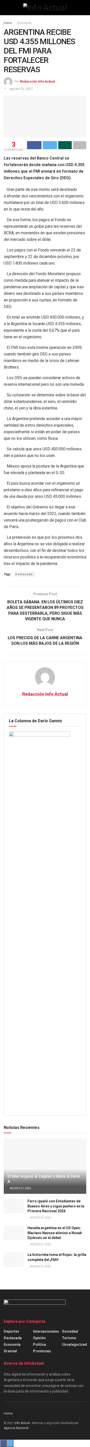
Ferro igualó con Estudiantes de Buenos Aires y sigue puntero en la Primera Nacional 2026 (56, 1206)
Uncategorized (74, 1344)
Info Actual (22, 1423)
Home (8, 23)
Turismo (69, 1338)
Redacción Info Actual (37, 81)
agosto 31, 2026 (20, 1188)
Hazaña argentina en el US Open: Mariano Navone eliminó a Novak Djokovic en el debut (55, 1233)
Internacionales (46, 1331)
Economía (24, 23)
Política (39, 1344)
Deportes (11, 1331)
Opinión (39, 1338)
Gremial (10, 1351)
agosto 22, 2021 (21, 89)
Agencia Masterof (16, 1428)
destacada (13, 1338)
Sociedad (70, 1331)
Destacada (24, 574)
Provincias (42, 1351)
